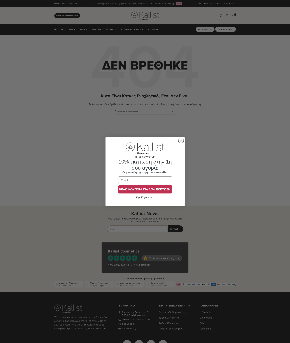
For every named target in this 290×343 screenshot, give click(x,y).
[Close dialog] (181, 140)
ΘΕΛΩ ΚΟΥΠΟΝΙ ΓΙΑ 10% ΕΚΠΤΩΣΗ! (145, 189)
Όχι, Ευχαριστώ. (145, 197)
